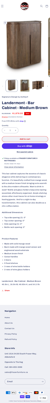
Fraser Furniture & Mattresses (21, 401)
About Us (9, 323)
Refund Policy (11, 339)
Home (7, 317)
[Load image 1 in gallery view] (12, 86)
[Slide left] (2, 86)
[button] (41, 6)
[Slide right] (47, 86)
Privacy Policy (11, 334)
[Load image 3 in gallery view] (38, 86)
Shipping (5, 117)
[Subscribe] (42, 381)
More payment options (25, 152)
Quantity (5, 125)
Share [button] (7, 290)
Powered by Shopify (35, 401)
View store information (14, 167)
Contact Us (9, 328)
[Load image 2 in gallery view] (25, 86)
